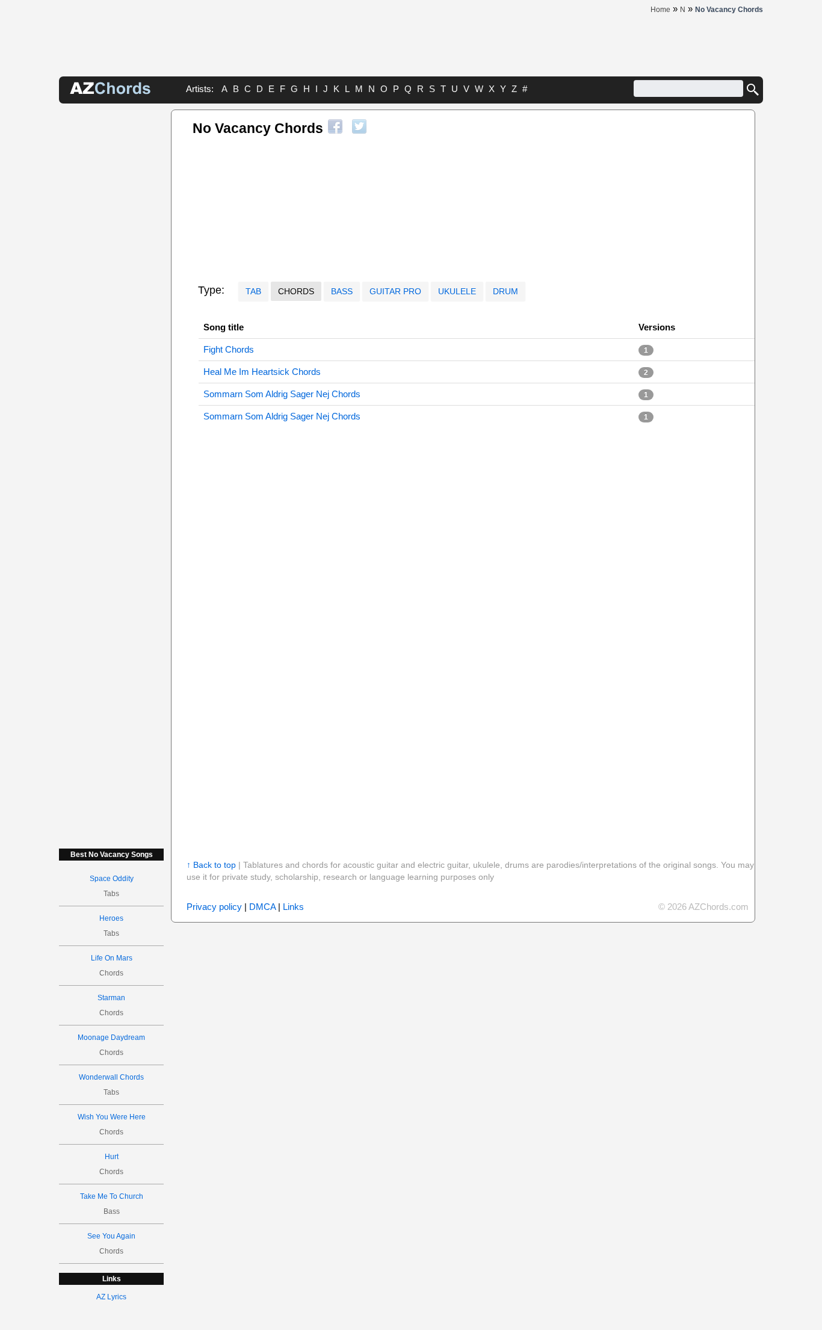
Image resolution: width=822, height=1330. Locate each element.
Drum (505, 291)
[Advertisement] (111, 290)
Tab (253, 291)
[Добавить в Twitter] (359, 126)
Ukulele (457, 291)
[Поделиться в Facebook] (335, 126)
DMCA (262, 907)
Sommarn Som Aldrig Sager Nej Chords (281, 394)
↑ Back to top (211, 865)
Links (293, 907)
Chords (296, 291)
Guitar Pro (395, 291)
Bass (342, 291)
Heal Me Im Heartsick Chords (262, 372)
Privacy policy (214, 907)
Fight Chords (228, 349)
